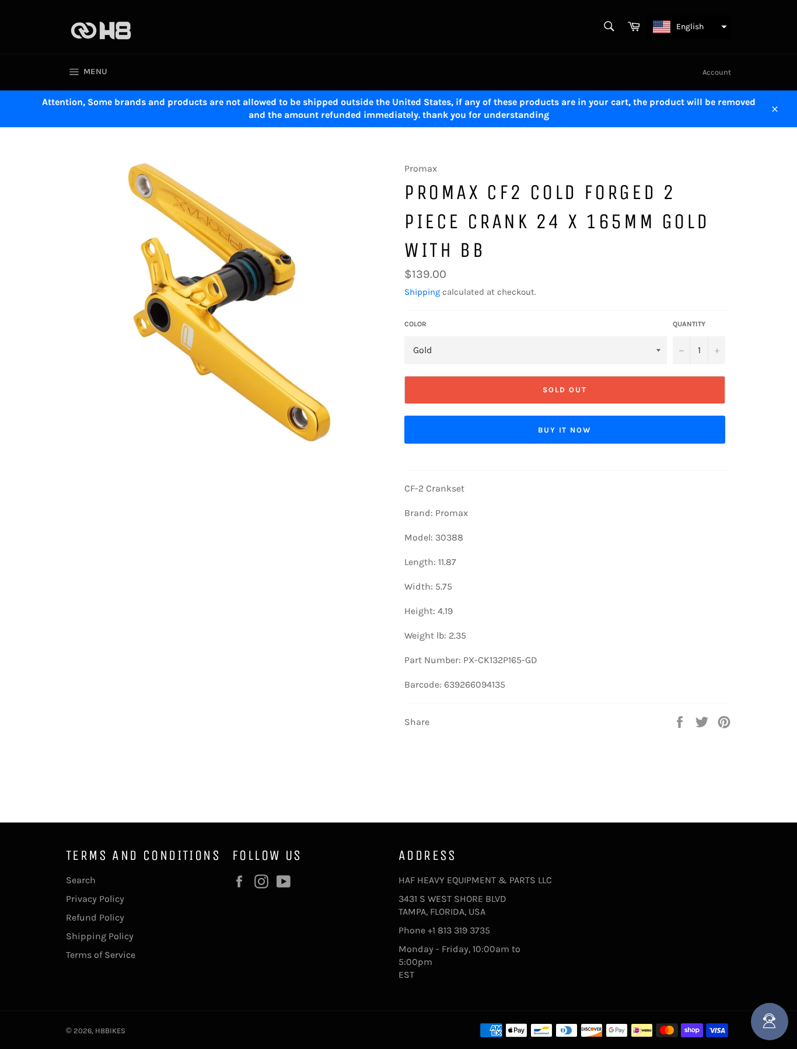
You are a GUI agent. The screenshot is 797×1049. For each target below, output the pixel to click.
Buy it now (565, 430)
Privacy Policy (95, 898)
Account (716, 72)
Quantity (689, 324)
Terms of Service (100, 954)
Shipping (422, 292)
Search (81, 880)
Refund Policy (95, 917)
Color (415, 324)
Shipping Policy (100, 936)
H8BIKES (110, 1030)
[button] (688, 27)
